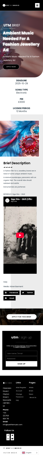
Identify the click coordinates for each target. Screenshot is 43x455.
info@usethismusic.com (12, 424)
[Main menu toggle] (37, 5)
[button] (11, 66)
